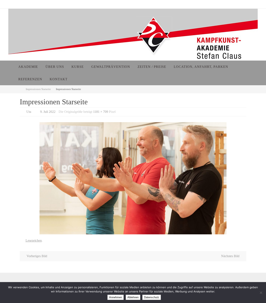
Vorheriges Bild (37, 256)
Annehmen (115, 297)
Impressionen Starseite (38, 89)
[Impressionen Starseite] (133, 178)
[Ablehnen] (261, 293)
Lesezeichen (34, 240)
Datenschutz (151, 297)
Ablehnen (133, 297)
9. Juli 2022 (47, 111)
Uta (28, 111)
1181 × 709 (100, 111)
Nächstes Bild (230, 256)
